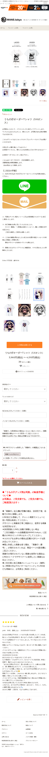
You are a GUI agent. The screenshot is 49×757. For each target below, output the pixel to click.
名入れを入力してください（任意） (14, 411)
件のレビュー (7, 114)
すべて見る (43, 101)
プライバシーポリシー (32, 740)
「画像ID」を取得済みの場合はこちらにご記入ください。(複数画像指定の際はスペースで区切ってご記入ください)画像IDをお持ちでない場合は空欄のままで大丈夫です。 (24, 433)
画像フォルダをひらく (12, 454)
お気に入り (25, 366)
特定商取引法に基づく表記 (38, 596)
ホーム (2, 28)
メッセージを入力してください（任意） (16, 421)
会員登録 (28, 729)
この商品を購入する (24, 345)
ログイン (4, 733)
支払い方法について (31, 721)
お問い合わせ (5, 737)
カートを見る (29, 733)
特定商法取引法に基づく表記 (9, 740)
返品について (42, 593)
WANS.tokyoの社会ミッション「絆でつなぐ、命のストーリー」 (13, 745)
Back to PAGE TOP (39, 715)
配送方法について (6, 725)
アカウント (5, 729)
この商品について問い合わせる (36, 605)
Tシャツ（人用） (13, 28)
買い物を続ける (41, 608)
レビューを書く (26, 699)
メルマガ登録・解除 (31, 737)
